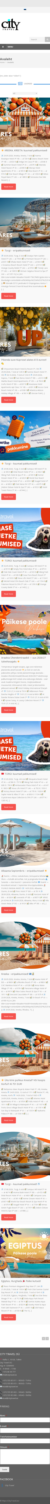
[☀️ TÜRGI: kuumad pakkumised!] (25, 532)
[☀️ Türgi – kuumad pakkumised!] (25, 435)
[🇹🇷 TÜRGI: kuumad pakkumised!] (25, 746)
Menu (10, 47)
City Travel (9, 1485)
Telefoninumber (8, 1436)
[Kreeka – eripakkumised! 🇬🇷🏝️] (25, 946)
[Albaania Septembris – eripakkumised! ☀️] (25, 843)
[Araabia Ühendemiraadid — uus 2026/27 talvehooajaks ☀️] (25, 629)
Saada (4, 1469)
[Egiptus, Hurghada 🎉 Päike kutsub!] (25, 1253)
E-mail (4, 1426)
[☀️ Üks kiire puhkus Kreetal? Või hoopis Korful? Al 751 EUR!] (25, 1052)
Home (2, 62)
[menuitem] (25, 9)
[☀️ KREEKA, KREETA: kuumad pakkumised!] (25, 122)
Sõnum (4, 1447)
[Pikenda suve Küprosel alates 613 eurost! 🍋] (25, 332)
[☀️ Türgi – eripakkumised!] (25, 222)
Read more (8, 186)
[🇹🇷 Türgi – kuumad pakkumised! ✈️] (25, 1156)
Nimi (3, 1415)
